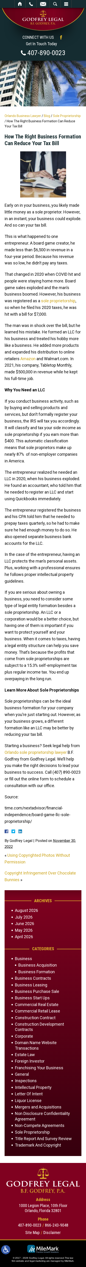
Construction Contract (35, 1017)
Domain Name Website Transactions (36, 1045)
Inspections (26, 1080)
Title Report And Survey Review (43, 1138)
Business (23, 958)
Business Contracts (33, 978)
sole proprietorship (58, 300)
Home (20, 4)
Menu (66, 4)
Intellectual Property (33, 1087)
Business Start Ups (32, 997)
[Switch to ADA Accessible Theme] (5, 1249)
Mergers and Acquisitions (38, 1107)
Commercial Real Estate (36, 1004)
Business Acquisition (37, 965)
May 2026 (24, 930)
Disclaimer (52, 1232)
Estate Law (25, 1054)
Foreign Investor (29, 1061)
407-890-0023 (46, 53)
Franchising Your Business (39, 1067)
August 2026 (26, 910)
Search (55, 4)
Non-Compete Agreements (39, 1125)
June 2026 (24, 923)
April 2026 (24, 936)
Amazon (28, 358)
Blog (47, 116)
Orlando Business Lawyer (23, 116)
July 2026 (24, 917)
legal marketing (38, 1261)
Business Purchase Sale (37, 991)
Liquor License (28, 1100)
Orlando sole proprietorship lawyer (36, 752)
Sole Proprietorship (67, 116)
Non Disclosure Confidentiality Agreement (42, 1116)
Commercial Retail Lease (37, 1011)
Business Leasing (31, 984)
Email (43, 4)
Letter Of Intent (29, 1093)
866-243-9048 (56, 1225)
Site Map (32, 1232)
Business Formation (36, 971)
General (22, 1074)
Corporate (24, 1036)
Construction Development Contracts (39, 1027)
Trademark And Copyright (38, 1145)
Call (31, 4)
